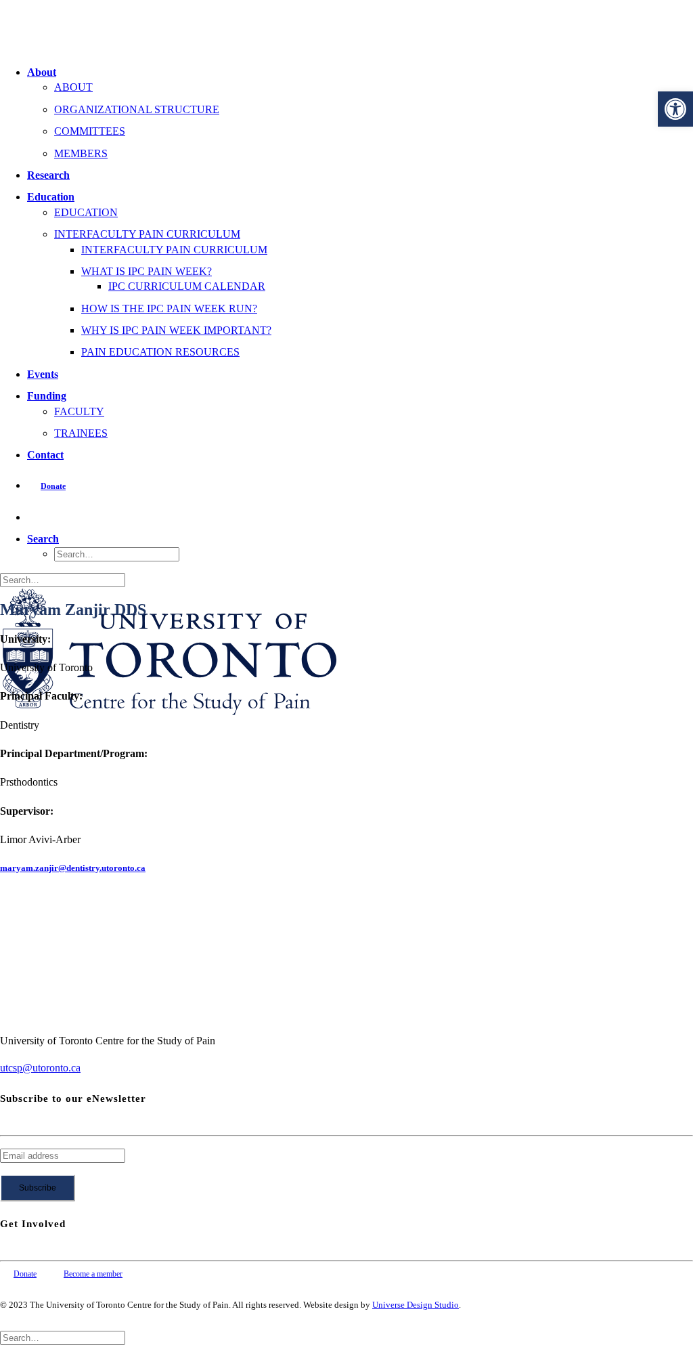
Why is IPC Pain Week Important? (176, 330)
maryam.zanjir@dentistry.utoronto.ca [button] (73, 868)
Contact (45, 455)
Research (48, 175)
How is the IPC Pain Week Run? (169, 308)
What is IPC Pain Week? (146, 271)
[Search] (62, 579)
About (41, 72)
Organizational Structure (136, 109)
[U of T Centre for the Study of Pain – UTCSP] (346, 27)
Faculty (79, 411)
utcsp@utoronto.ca (40, 1067)
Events (42, 374)
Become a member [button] (93, 1274)
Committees (89, 131)
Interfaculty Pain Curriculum (147, 234)
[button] (675, 109)
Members (81, 153)
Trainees (81, 433)
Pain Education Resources (160, 352)
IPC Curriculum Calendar (186, 286)
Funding (46, 396)
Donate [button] (25, 1274)
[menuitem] (360, 113)
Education (50, 196)
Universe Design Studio (415, 1305)
